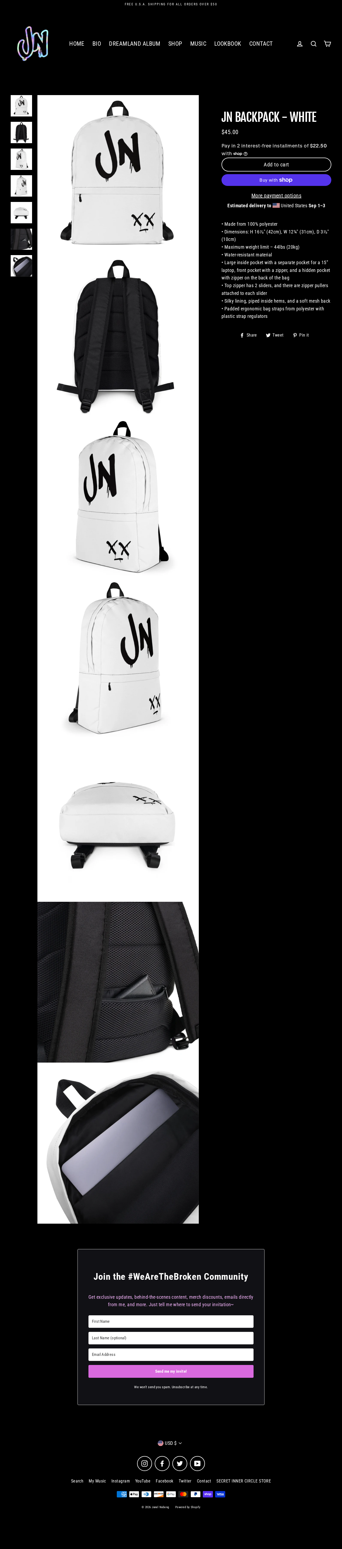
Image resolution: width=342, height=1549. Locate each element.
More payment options (276, 195)
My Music (97, 1481)
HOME (76, 43)
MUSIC (198, 43)
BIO (96, 43)
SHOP (175, 43)
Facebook (164, 1481)
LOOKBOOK (227, 43)
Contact (204, 1481)
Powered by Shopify (187, 1507)
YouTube (142, 1481)
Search (77, 1481)
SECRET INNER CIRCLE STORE (243, 1481)
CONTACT (261, 43)
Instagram (120, 1481)
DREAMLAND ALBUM (134, 43)
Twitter (185, 1481)
